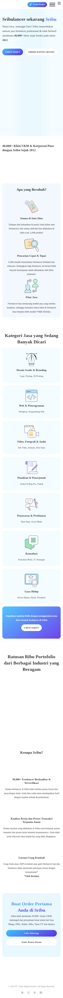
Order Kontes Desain (32, 942)
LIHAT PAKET (12, 52)
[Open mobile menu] (59, 3)
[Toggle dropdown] (30, 4)
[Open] (52, 4)
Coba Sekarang (31, 933)
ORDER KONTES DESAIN (41, 52)
